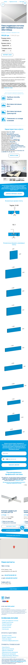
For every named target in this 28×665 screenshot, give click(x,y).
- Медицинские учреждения (8, 654)
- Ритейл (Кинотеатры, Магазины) (9, 655)
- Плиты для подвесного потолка (9, 620)
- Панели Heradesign (6, 624)
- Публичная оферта (6, 639)
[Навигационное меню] (25, 3)
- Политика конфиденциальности (9, 640)
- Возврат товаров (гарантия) (8, 637)
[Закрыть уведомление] (27, 658)
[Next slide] (24, 168)
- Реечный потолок (6, 627)
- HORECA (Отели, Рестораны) (8, 657)
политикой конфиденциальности (18, 661)
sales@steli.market (11, 578)
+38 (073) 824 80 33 (10, 575)
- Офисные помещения (7, 650)
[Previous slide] (4, 168)
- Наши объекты (5, 647)
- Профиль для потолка (7, 622)
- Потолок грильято (6, 625)
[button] (14, 155)
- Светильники (5, 629)
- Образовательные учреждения (9, 652)
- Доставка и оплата (6, 635)
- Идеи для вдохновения (7, 649)
